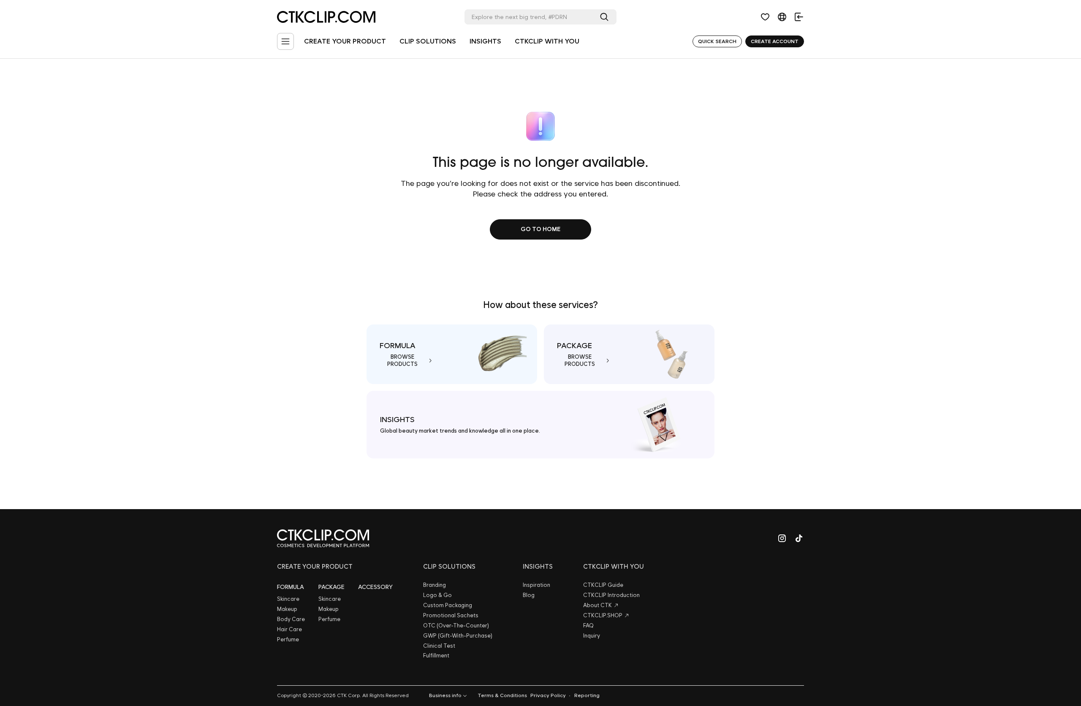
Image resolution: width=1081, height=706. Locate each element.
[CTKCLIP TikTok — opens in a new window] (799, 538)
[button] (765, 17)
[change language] (782, 17)
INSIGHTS (485, 41)
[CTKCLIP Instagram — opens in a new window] (782, 538)
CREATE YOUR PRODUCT (345, 41)
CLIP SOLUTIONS (427, 41)
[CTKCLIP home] (323, 538)
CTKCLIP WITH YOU (547, 41)
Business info (445, 695)
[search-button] (606, 17)
